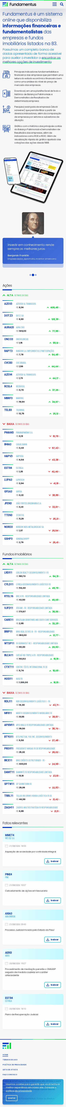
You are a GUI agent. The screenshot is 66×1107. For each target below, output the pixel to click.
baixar (55, 861)
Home (5, 1054)
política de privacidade (19, 1090)
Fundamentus (5, 4)
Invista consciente (23, 4)
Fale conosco (10, 1074)
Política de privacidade (14, 1064)
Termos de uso (10, 1059)
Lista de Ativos (10, 1069)
